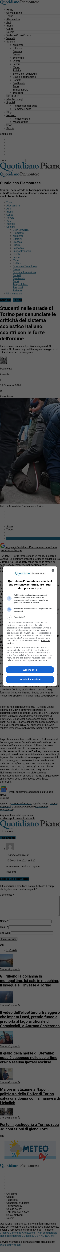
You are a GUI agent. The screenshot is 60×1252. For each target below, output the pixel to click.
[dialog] (30, 626)
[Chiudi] (53, 570)
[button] (30, 617)
